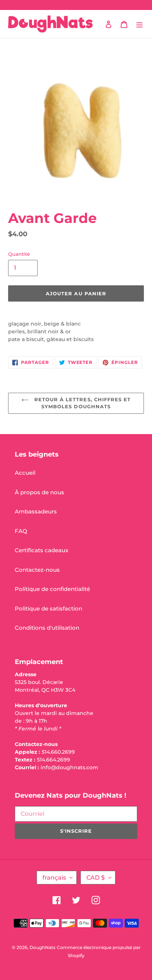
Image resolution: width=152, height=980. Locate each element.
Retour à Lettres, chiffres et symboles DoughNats (81, 403)
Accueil (25, 472)
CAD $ (95, 877)
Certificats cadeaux (41, 550)
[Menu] (139, 24)
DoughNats (42, 947)
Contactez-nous (37, 569)
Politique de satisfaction (48, 608)
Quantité (19, 254)
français (54, 877)
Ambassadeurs (36, 511)
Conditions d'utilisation (47, 627)
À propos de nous (39, 492)
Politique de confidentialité (52, 588)
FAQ (21, 530)
